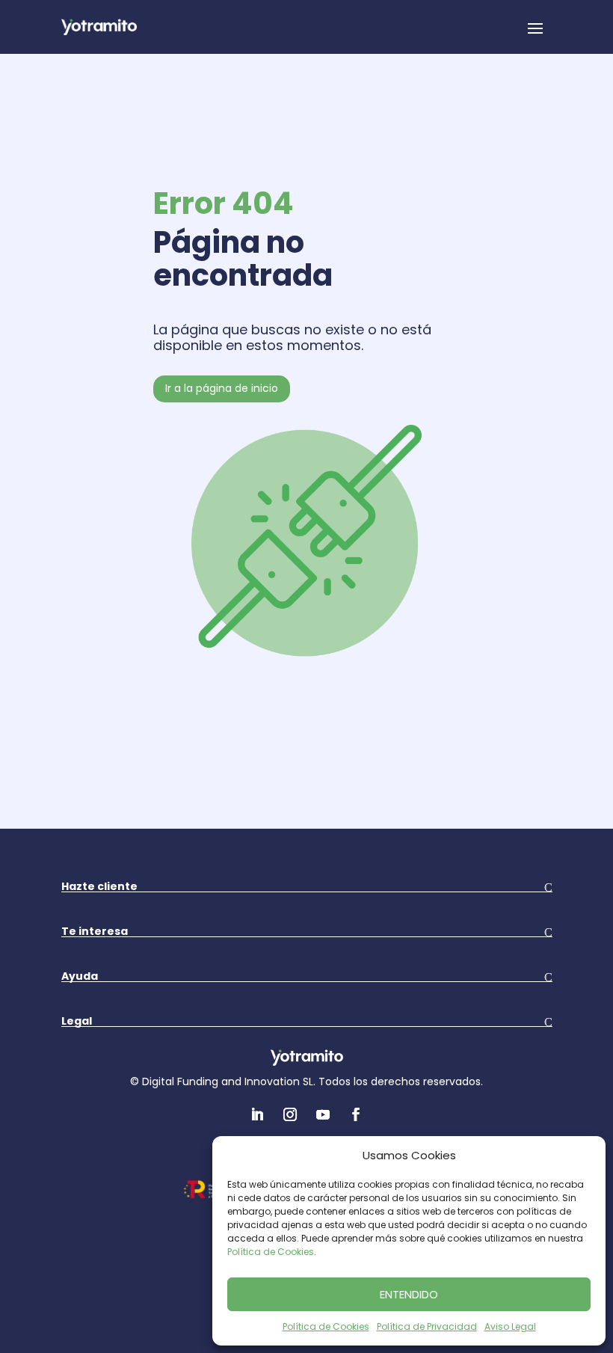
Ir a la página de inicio (221, 388)
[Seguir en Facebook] (355, 1114)
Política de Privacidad (427, 1326)
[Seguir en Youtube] (322, 1114)
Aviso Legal (510, 1326)
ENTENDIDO (409, 1294)
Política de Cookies (270, 1251)
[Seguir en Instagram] (290, 1114)
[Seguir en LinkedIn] (257, 1114)
